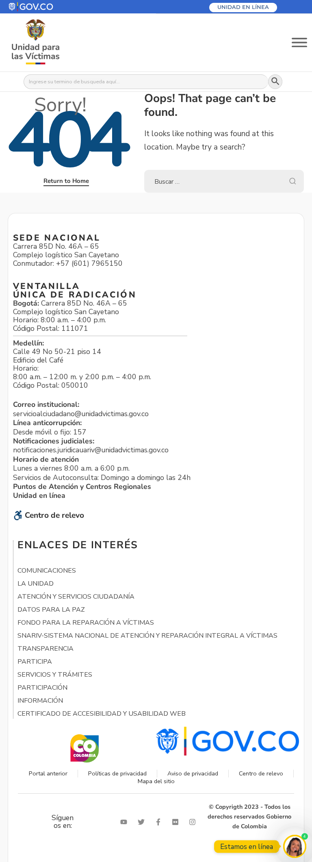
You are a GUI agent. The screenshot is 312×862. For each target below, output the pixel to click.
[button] (50, 6)
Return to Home (66, 181)
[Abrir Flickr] (177, 822)
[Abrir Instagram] (194, 822)
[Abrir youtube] (125, 822)
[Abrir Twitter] (143, 822)
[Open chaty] (294, 846)
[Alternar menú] (299, 42)
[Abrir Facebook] (160, 822)
